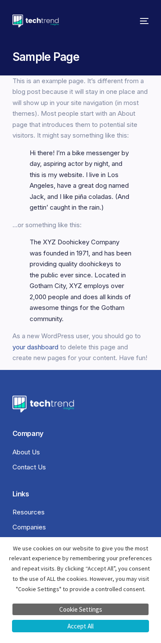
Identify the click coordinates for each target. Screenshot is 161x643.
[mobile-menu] (142, 21)
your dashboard (35, 347)
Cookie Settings (80, 609)
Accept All (80, 626)
